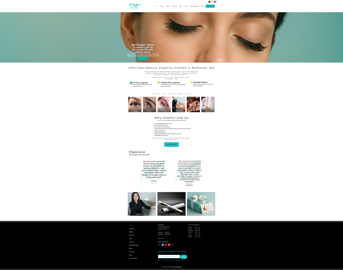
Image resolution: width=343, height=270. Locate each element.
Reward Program (134, 245)
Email (160, 253)
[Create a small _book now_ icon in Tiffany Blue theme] (209, 2)
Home (131, 225)
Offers (131, 232)
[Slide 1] (152, 183)
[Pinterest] (166, 245)
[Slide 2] (189, 183)
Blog (130, 255)
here (170, 78)
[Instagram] (212, 2)
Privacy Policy (133, 258)
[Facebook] (215, 2)
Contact (131, 242)
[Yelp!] (169, 245)
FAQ (130, 238)
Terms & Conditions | (177, 267)
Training (131, 252)
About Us (132, 235)
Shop (130, 248)
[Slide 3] (155, 183)
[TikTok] (172, 245)
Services (131, 229)
